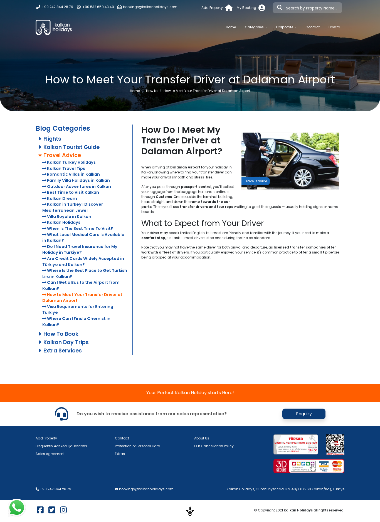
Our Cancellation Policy (214, 446)
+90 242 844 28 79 (57, 6)
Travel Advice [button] (61, 155)
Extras (120, 453)
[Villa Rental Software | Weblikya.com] (190, 510)
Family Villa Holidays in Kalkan (78, 180)
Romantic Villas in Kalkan (73, 174)
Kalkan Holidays (63, 222)
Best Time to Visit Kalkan (72, 192)
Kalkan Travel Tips (65, 168)
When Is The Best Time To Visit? (79, 228)
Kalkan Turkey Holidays (71, 162)
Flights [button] (51, 139)
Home (233, 26)
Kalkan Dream (61, 198)
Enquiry (304, 414)
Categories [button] (255, 27)
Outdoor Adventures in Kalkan (78, 186)
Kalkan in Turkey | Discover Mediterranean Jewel (72, 207)
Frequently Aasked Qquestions (61, 446)
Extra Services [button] (62, 350)
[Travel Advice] (290, 160)
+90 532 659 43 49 (98, 6)
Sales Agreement (50, 453)
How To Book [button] (60, 334)
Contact (312, 27)
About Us (201, 438)
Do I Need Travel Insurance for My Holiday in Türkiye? (79, 249)
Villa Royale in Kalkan (68, 216)
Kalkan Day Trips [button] (65, 342)
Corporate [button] (285, 27)
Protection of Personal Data (137, 446)
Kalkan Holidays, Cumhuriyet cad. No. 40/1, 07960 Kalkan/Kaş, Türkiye (285, 489)
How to (334, 27)
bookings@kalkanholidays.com (150, 6)
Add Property (46, 438)
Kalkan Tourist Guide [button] (71, 147)
